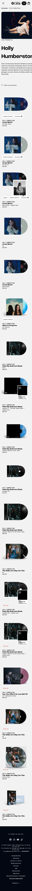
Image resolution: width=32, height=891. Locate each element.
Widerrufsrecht (16, 863)
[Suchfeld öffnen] (24, 3)
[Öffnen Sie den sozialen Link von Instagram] (14, 840)
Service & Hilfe (16, 861)
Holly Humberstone (8, 120)
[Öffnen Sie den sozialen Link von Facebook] (10, 840)
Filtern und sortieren (10, 85)
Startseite (4, 8)
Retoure (16, 866)
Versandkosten (16, 855)
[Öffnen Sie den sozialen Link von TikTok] (22, 840)
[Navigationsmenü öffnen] (3, 3)
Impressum (16, 873)
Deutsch (15, 883)
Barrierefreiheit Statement (16, 876)
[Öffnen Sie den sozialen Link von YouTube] (18, 840)
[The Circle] (15, 3)
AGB (16, 868)
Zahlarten (16, 858)
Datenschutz (16, 871)
